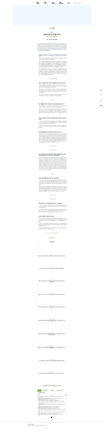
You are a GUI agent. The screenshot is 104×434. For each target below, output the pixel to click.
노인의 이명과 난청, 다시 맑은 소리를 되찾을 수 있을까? (52, 412)
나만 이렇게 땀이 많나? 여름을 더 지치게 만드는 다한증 (53, 414)
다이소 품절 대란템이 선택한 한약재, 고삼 (52, 400)
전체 (39, 390)
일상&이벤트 (61, 3)
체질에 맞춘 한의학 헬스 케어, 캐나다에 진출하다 (50, 407)
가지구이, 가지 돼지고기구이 (49, 399)
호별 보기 (68, 3)
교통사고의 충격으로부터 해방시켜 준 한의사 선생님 (50, 408)
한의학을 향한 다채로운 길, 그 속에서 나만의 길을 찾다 (51, 406)
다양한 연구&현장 (59, 390)
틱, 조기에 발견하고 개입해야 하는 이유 (50, 413)
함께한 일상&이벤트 (42, 392)
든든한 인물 (52, 390)
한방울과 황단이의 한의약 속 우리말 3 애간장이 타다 (53, 398)
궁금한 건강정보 (45, 390)
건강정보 (38, 3)
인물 (45, 3)
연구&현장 (53, 3)
